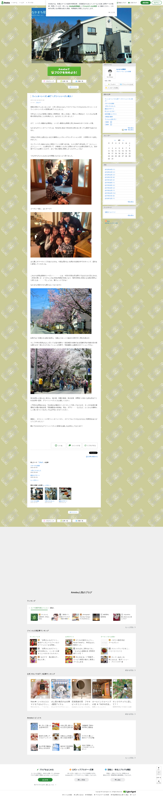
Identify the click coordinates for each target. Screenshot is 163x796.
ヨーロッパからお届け (108, 636)
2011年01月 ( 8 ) (110, 196)
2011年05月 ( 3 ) (110, 185)
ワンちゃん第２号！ (111, 119)
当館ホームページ (110, 212)
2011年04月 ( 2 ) (110, 188)
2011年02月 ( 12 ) (110, 193)
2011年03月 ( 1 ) (110, 190)
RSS (108, 221)
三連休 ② (108, 122)
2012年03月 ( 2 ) (110, 172)
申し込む (118, 780)
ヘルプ (134, 795)
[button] (158, 782)
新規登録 (145, 3)
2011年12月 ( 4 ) (110, 180)
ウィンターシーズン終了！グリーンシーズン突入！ (52, 96)
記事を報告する (93, 456)
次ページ (73, 87)
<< (115, 140)
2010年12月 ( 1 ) (110, 198)
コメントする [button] (76, 445)
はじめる (45, 780)
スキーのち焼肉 (35, 465)
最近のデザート (35, 475)
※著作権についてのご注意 (111, 223)
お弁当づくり (69, 636)
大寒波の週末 (109, 116)
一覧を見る (130, 128)
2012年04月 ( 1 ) (110, 169)
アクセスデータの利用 (102, 795)
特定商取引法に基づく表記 (120, 795)
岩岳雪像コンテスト (111, 114)
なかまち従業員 (121, 69)
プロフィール (120, 71)
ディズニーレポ (35, 636)
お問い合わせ (79, 795)
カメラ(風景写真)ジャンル (39, 608)
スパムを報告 (68, 795)
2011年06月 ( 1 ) (110, 182)
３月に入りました (35, 470)
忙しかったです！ (110, 111)
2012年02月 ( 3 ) (110, 175)
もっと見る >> (34, 480)
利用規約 (89, 795)
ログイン (157, 3)
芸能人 (52, 608)
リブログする (91, 445)
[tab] (39, 608)
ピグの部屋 (128, 71)
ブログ (38, 102)
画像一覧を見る (129, 130)
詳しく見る (81, 780)
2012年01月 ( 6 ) (110, 177)
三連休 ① (108, 124)
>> (123, 140)
